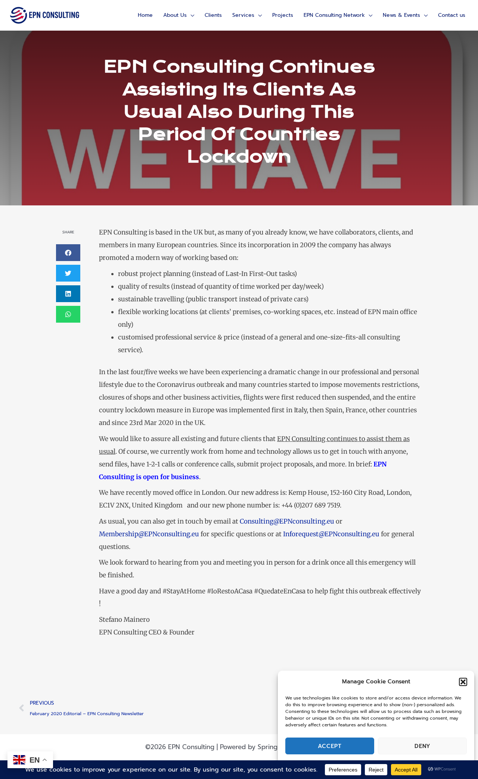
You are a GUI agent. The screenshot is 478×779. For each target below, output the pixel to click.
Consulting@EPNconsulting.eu (287, 521)
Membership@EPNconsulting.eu (149, 534)
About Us (175, 15)
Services (243, 15)
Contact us (451, 15)
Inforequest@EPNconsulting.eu (331, 534)
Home (145, 15)
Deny (423, 746)
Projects (282, 15)
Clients (213, 15)
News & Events (401, 15)
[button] (463, 682)
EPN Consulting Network (334, 15)
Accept (330, 746)
